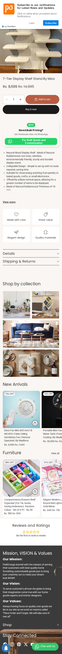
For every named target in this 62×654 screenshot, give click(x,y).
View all (55, 453)
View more (9, 202)
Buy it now (31, 109)
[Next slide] (55, 419)
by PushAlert (10, 26)
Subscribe (50, 23)
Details (9, 253)
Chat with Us (47, 646)
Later (32, 23)
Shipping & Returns (19, 261)
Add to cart (44, 99)
